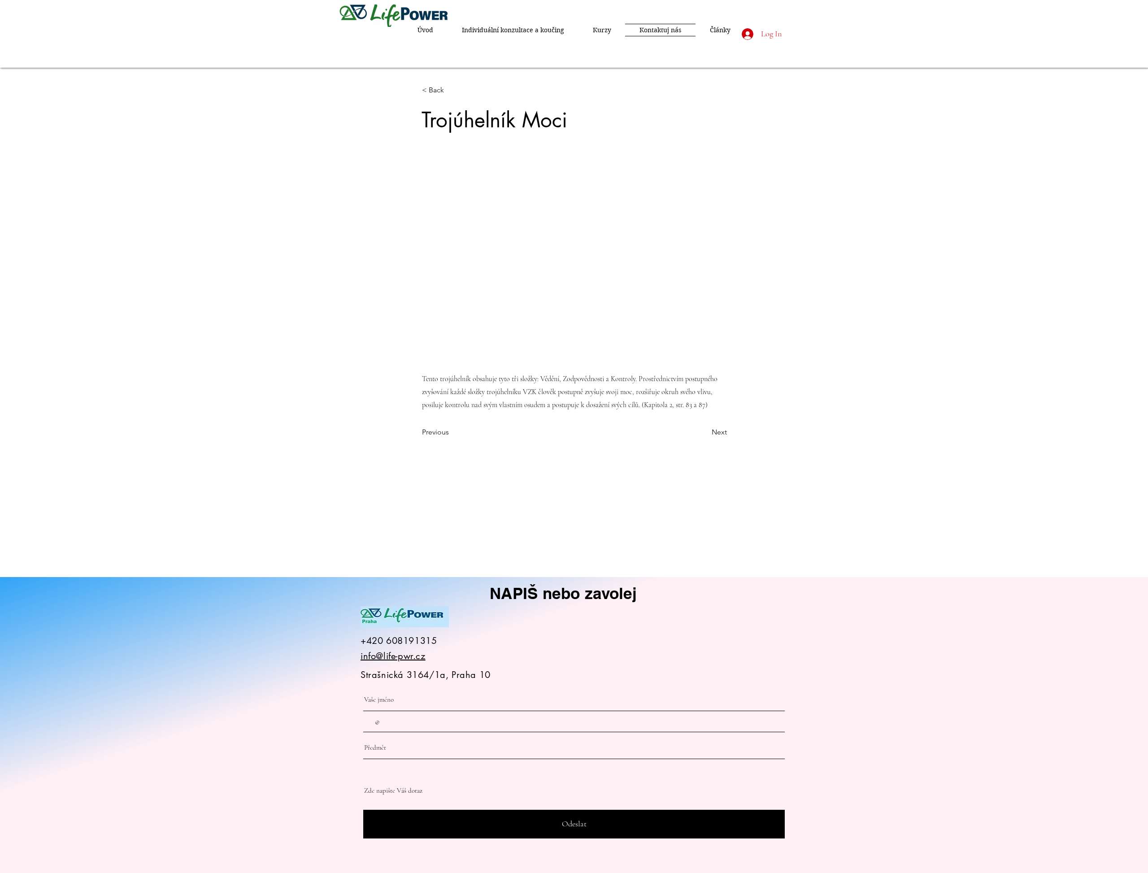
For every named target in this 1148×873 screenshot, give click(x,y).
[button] (451, 90)
